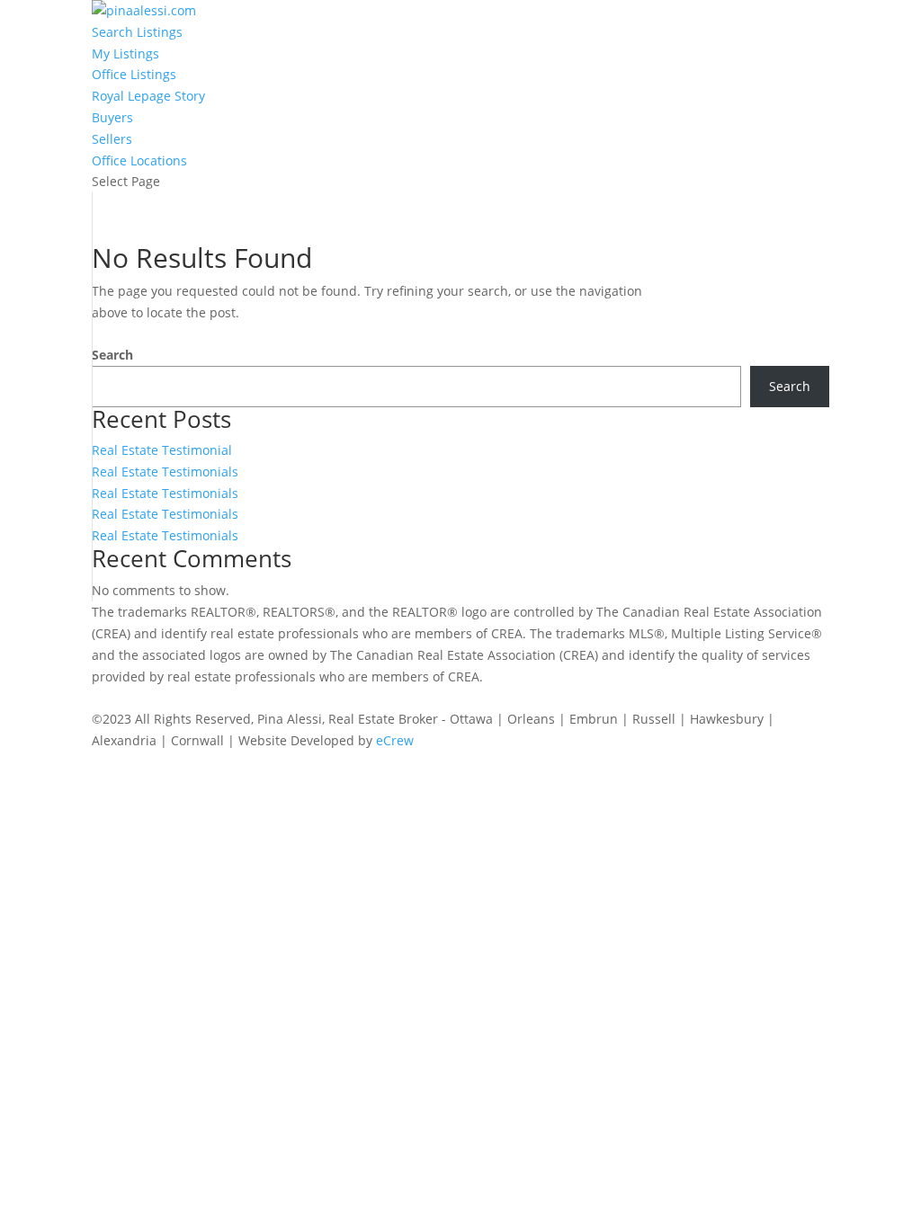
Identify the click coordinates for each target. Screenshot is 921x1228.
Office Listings (134, 74)
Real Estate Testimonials (165, 471)
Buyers (112, 117)
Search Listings (137, 31)
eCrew (395, 740)
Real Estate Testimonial (162, 449)
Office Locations (139, 160)
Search (112, 354)
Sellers (112, 138)
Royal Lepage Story (148, 95)
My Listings (125, 53)
